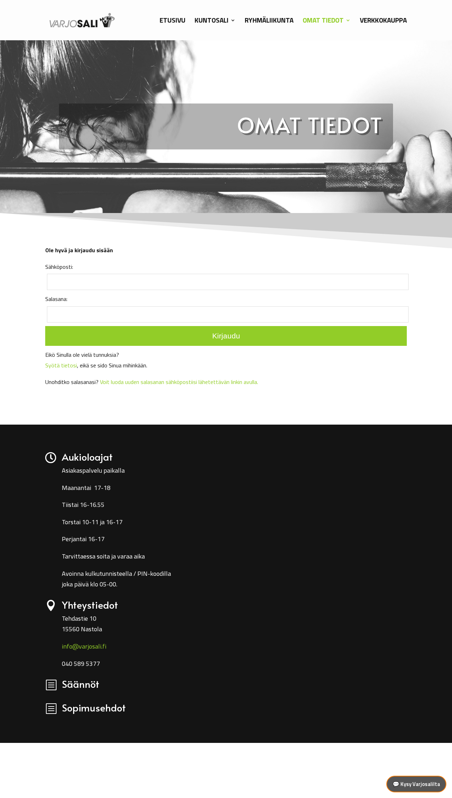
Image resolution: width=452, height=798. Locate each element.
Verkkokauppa (383, 21)
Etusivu (172, 21)
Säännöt (80, 684)
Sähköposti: (59, 266)
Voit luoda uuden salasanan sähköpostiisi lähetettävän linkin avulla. (179, 382)
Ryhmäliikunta (269, 21)
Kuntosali (211, 21)
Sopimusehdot (94, 707)
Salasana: (56, 299)
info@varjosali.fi (84, 646)
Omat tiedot (323, 21)
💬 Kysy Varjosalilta (416, 784)
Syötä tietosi (61, 365)
